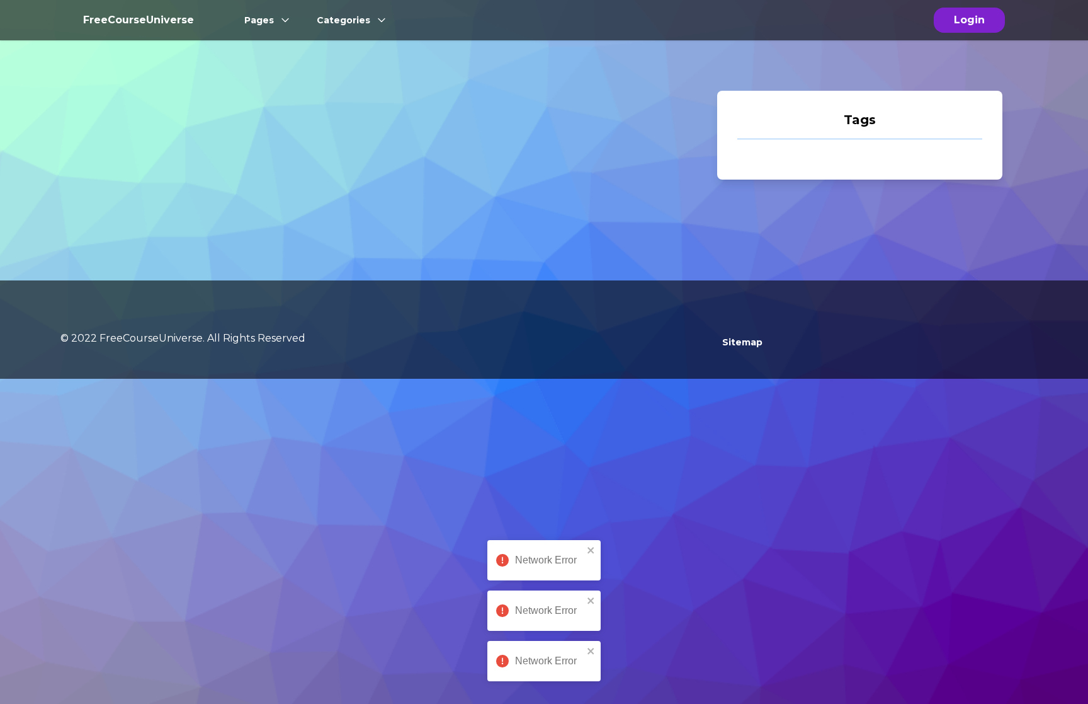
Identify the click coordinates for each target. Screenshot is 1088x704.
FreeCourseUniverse (138, 20)
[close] (591, 550)
